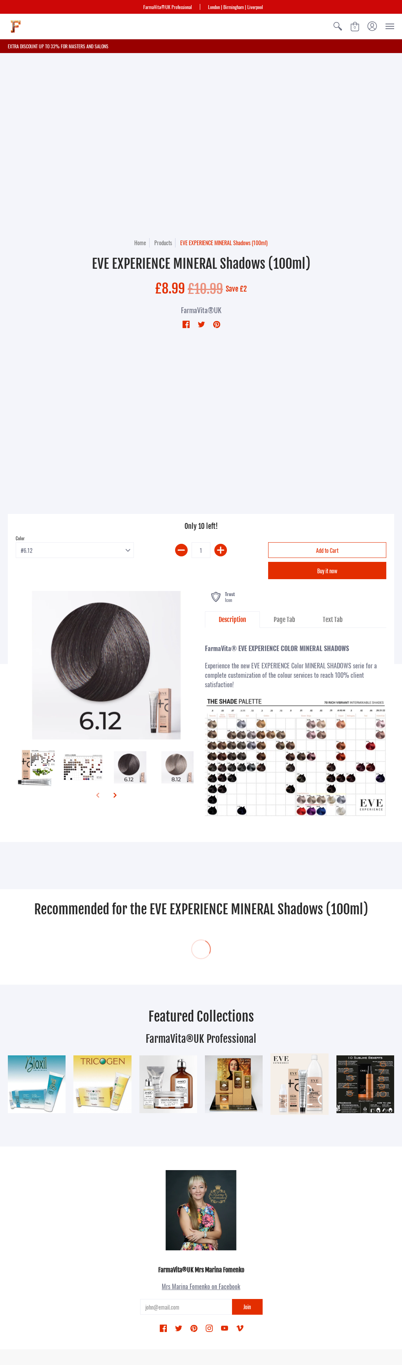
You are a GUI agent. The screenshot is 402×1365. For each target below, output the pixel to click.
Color (20, 538)
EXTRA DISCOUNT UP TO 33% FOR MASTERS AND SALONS (58, 46)
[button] (337, 26)
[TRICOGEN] (102, 1084)
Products (163, 243)
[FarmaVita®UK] (16, 26)
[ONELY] (365, 1084)
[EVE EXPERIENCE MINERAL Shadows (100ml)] (106, 665)
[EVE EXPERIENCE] (299, 1084)
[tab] (232, 619)
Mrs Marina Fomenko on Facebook (201, 1286)
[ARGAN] (234, 1084)
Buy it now (327, 571)
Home (140, 243)
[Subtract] (181, 550)
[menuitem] (337, 26)
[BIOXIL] (37, 1084)
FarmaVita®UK (201, 310)
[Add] (220, 550)
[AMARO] (168, 1084)
